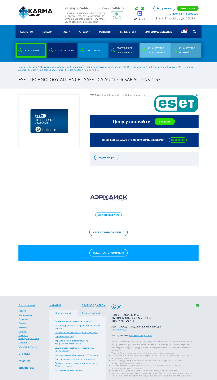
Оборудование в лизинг (108, 232)
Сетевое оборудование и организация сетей (76, 332)
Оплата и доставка (27, 347)
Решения (24, 360)
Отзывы (22, 323)
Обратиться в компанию (108, 252)
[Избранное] (119, 306)
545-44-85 (79, 8)
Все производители (109, 214)
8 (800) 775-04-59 (142, 317)
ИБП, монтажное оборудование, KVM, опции (76, 355)
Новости (22, 311)
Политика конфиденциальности (28, 337)
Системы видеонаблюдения (68, 370)
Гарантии (22, 342)
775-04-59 (111, 8)
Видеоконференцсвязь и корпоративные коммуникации (74, 349)
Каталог (33, 67)
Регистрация (188, 8)
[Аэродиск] (108, 197)
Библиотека (26, 367)
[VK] (113, 306)
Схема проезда (119, 329)
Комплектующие (91, 313)
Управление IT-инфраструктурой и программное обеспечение (89, 67)
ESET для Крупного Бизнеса (161, 67)
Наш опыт (23, 319)
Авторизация (164, 8)
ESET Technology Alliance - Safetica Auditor (60, 69)
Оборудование (47, 67)
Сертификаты (25, 315)
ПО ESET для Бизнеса (134, 67)
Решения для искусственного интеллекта (75, 359)
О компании (26, 305)
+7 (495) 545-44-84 (127, 320)
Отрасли (24, 353)
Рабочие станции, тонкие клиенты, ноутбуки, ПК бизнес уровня (76, 364)
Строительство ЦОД (64, 336)
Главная (22, 67)
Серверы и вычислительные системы (73, 321)
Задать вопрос (107, 157)
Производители (93, 305)
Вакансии (23, 327)
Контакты (22, 331)
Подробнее (178, 140)
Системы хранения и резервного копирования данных (77, 327)
